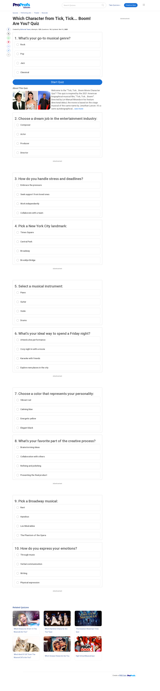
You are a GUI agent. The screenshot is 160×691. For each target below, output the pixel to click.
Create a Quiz (131, 5)
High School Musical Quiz (85, 656)
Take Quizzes (114, 5)
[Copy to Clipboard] (9, 50)
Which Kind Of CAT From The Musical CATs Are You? (24, 655)
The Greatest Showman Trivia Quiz (87, 630)
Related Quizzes (21, 607)
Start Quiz (57, 82)
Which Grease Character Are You (57, 656)
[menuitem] (114, 5)
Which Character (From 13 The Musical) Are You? (25, 630)
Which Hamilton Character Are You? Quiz (56, 630)
